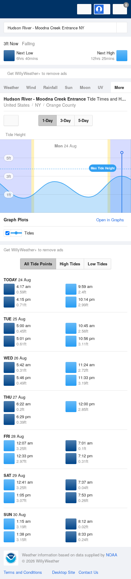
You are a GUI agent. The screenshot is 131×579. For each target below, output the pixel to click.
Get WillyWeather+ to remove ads (37, 73)
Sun (69, 87)
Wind (31, 87)
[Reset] (111, 27)
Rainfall (50, 87)
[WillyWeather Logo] (14, 9)
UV (100, 87)
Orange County (61, 105)
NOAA (111, 555)
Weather (11, 87)
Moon (85, 87)
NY (38, 105)
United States (17, 105)
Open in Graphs (110, 220)
